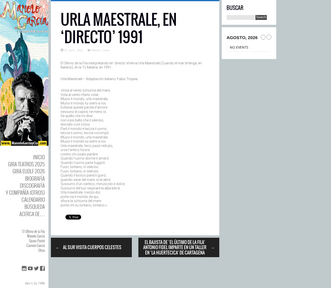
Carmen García (35, 245)
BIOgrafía (35, 178)
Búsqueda (34, 206)
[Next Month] (269, 37)
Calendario (33, 199)
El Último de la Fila (33, 231)
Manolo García (36, 235)
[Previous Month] (263, 37)
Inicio (39, 157)
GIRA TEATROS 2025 (26, 164)
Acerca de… (32, 214)
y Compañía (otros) (25, 192)
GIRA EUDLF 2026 (29, 171)
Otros (41, 250)
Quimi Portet (37, 240)
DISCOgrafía (32, 185)
